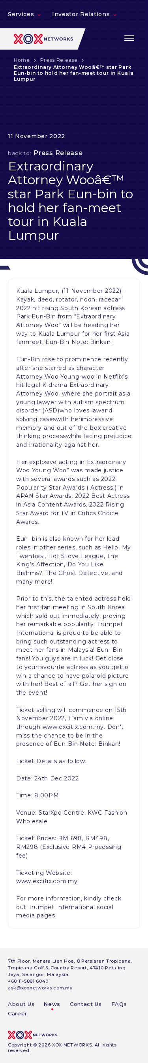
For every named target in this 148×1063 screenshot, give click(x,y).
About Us (21, 1004)
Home (22, 60)
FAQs (119, 1004)
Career (17, 1013)
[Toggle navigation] (129, 38)
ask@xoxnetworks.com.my (40, 988)
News (52, 1004)
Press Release (59, 60)
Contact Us (86, 1004)
